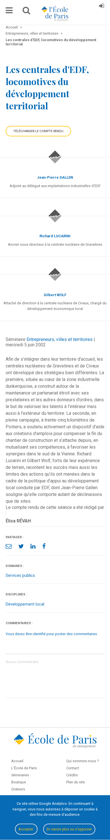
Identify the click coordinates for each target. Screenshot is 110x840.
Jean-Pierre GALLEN (55, 177)
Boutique (18, 782)
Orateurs (18, 789)
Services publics (20, 575)
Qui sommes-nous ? (82, 761)
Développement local (25, 604)
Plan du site (75, 782)
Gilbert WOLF (55, 295)
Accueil (17, 761)
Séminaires (20, 775)
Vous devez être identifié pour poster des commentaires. (52, 634)
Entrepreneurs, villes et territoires (60, 339)
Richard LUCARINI (55, 236)
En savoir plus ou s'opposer (69, 829)
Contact (72, 768)
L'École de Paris (24, 768)
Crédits (72, 775)
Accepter (26, 829)
